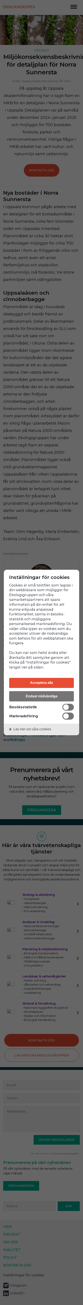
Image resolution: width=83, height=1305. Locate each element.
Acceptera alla (41, 683)
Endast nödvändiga (41, 696)
